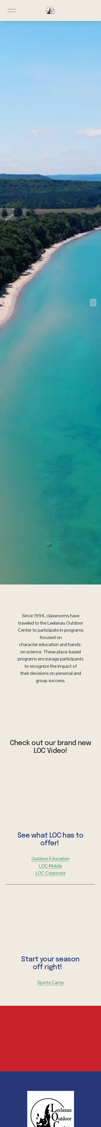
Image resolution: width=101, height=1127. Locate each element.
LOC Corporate (50, 873)
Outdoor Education (50, 859)
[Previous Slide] (8, 302)
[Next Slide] (93, 302)
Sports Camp (50, 982)
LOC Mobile (50, 866)
